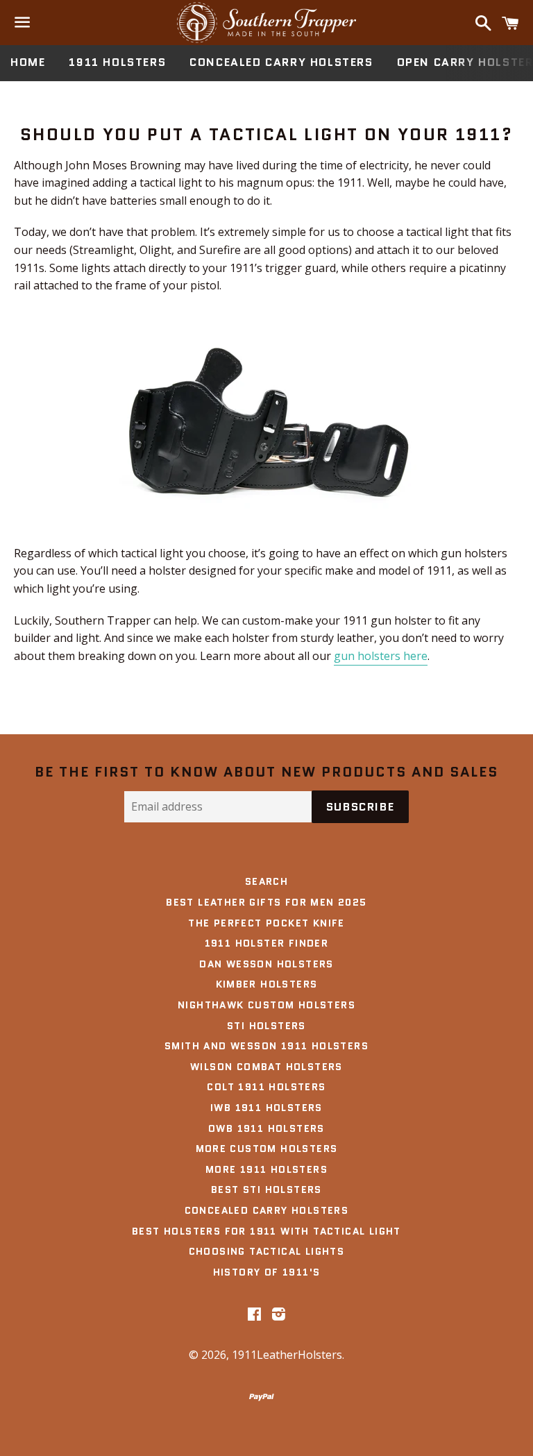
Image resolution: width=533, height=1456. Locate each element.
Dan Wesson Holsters (266, 964)
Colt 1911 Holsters (266, 1087)
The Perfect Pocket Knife (266, 923)
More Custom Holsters (267, 1149)
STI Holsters (266, 1026)
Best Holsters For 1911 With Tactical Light (266, 1231)
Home (27, 62)
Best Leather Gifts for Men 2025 (266, 902)
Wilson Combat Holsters (266, 1067)
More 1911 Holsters (266, 1169)
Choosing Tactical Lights (267, 1251)
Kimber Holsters (267, 984)
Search (266, 881)
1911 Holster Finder (267, 943)
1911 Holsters (117, 62)
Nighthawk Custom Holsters (266, 1005)
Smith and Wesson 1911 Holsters (266, 1046)
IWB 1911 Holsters (266, 1108)
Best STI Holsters (266, 1189)
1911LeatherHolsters (287, 1354)
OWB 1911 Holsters (266, 1128)
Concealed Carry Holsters (281, 62)
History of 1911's (267, 1272)
